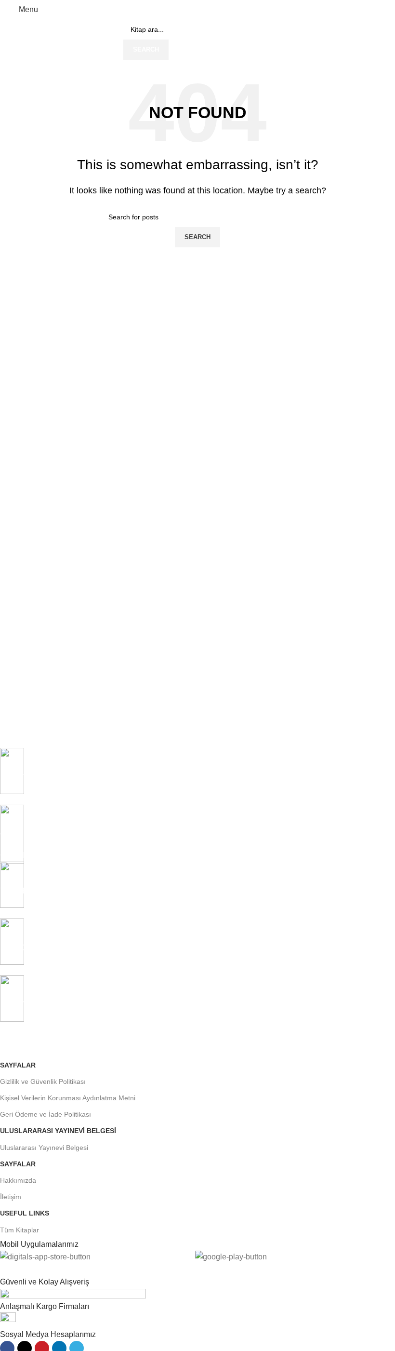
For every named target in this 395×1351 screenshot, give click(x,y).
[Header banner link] (197, 675)
